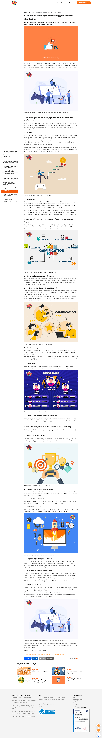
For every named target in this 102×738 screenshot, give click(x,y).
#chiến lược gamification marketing (40, 654)
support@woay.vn (46, 703)
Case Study (64, 2)
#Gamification (28, 654)
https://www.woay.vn (49, 704)
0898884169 (46, 701)
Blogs (71, 2)
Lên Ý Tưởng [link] (31, 12)
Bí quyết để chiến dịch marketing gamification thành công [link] (49, 12)
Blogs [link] (25, 12)
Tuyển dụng (76, 704)
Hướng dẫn (75, 701)
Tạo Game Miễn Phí (83, 2)
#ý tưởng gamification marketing (57, 654)
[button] (48, 2)
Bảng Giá (56, 2)
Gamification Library (78, 699)
